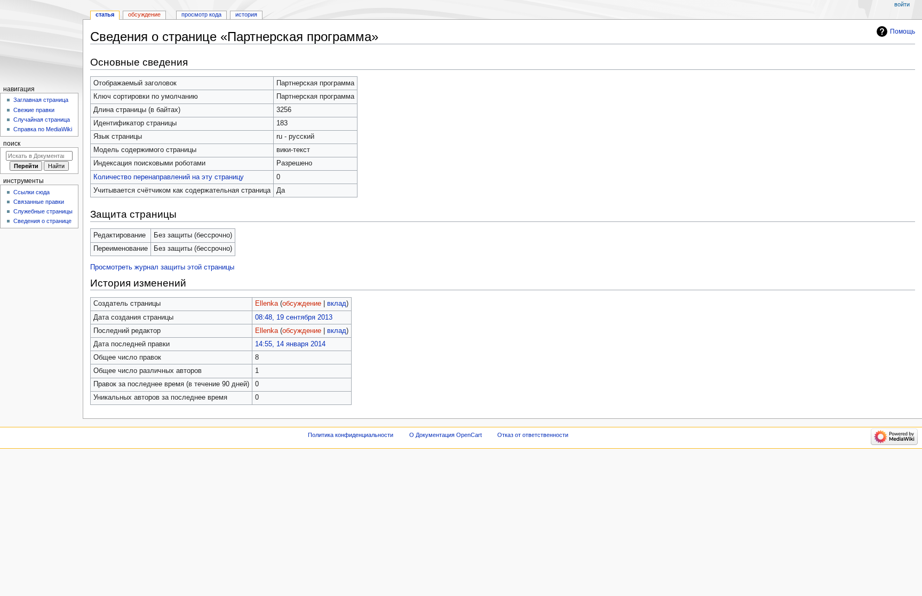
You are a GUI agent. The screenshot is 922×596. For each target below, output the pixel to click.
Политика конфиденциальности (350, 435)
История (246, 14)
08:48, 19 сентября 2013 (293, 317)
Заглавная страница (40, 100)
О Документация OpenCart (445, 435)
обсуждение (301, 303)
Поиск (11, 143)
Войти (902, 4)
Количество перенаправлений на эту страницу (168, 177)
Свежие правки (33, 110)
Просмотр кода (201, 14)
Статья (105, 14)
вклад (336, 303)
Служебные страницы (43, 211)
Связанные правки (38, 201)
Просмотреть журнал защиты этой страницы (162, 267)
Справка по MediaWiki (42, 129)
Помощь (902, 31)
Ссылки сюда (31, 192)
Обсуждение (144, 14)
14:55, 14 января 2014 (290, 344)
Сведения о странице (42, 221)
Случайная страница (41, 119)
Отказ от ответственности (532, 435)
